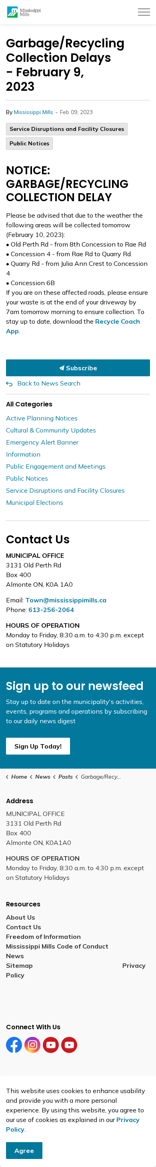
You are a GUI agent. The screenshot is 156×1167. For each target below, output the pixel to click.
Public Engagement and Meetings (56, 466)
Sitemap (21, 965)
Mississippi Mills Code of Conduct (57, 946)
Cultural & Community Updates (51, 430)
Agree (24, 1151)
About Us (20, 917)
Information (23, 454)
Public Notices (29, 143)
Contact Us (23, 927)
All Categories (29, 404)
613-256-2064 (51, 610)
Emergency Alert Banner (42, 442)
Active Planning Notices (42, 418)
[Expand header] (144, 12)
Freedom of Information (43, 936)
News (15, 956)
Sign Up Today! (38, 746)
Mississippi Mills (33, 112)
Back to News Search (48, 383)
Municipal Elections (34, 502)
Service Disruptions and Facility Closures (67, 129)
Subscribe (80, 368)
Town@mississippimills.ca (65, 600)
